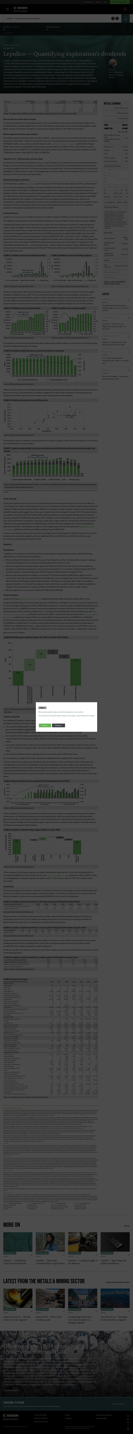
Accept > (45, 725)
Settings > (58, 725)
